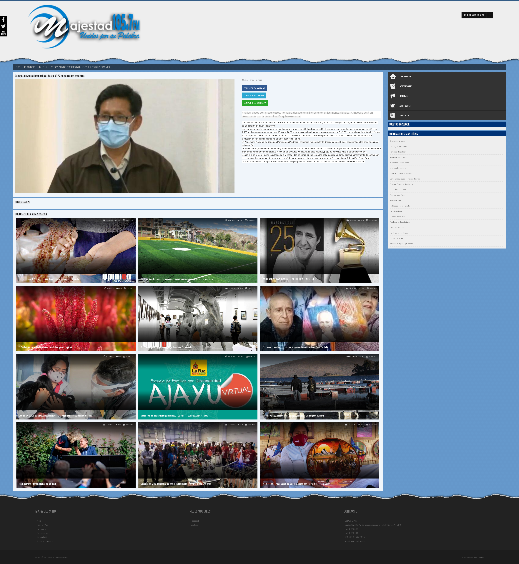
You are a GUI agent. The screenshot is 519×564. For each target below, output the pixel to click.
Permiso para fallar (397, 195)
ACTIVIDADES (405, 105)
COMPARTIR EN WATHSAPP (255, 102)
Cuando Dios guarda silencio (401, 184)
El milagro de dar (396, 238)
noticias (43, 67)
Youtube (194, 525)
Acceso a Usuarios (45, 541)
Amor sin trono (395, 200)
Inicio (39, 521)
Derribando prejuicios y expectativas (405, 179)
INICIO (18, 67)
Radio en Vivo (42, 525)
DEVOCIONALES (406, 86)
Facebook (195, 521)
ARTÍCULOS (404, 115)
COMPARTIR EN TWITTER (254, 95)
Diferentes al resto (397, 141)
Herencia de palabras (398, 152)
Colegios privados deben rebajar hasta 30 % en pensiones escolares (80, 67)
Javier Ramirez (479, 557)
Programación (43, 533)
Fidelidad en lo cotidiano (400, 222)
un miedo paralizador (398, 157)
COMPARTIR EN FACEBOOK (254, 88)
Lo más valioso (396, 211)
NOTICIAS (403, 95)
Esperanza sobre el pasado (401, 173)
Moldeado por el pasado (400, 206)
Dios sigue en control (398, 146)
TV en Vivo (41, 529)
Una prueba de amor (398, 168)
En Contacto (29, 67)
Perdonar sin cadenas (399, 233)
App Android (42, 537)
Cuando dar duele (397, 216)
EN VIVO (474, 15)
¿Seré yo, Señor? (397, 227)
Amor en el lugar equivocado (401, 243)
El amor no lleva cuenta (399, 162)
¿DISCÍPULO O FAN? (398, 189)
